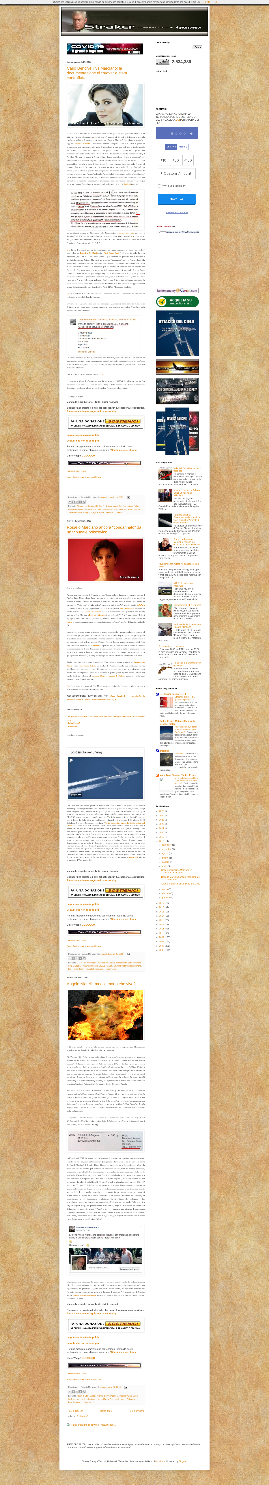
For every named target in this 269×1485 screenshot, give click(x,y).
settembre (167, 849)
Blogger (182, 1461)
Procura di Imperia (93, 509)
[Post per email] (128, 497)
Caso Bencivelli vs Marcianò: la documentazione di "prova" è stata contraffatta (97, 73)
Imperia (80, 1399)
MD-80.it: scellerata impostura (183, 584)
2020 (162, 832)
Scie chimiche (120, 509)
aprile (165, 866)
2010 (162, 933)
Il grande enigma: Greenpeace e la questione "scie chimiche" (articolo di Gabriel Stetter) (187, 519)
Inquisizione (89, 1399)
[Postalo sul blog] (73, 502)
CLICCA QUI (89, 455)
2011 (162, 928)
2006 (162, 950)
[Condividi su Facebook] (80, 502)
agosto (165, 853)
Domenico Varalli (124, 1396)
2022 (162, 824)
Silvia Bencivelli (75, 512)
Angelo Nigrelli (96, 1396)
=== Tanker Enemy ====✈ (173, 694)
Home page (106, 1411)
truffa (101, 512)
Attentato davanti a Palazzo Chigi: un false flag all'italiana (187, 493)
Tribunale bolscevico (94, 969)
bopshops (160, 1461)
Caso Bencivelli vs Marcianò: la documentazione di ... (176, 871)
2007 (162, 946)
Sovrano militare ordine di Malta (127, 966)
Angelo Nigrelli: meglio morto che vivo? (101, 984)
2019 (162, 837)
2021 (162, 828)
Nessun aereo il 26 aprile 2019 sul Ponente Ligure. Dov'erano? (186, 729)
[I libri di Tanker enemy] (177, 454)
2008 (162, 941)
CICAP (80, 963)
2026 (162, 811)
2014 (162, 916)
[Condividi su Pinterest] (84, 502)
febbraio (166, 893)
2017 (162, 903)
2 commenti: (89, 1402)
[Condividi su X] (77, 502)
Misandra (179, 754)
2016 (162, 907)
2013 (162, 920)
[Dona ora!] (105, 800)
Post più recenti (75, 1411)
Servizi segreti (133, 509)
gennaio (166, 897)
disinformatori (111, 506)
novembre (167, 845)
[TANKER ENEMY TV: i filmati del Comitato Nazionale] (104, 465)
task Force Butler (75, 969)
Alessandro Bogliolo (85, 506)
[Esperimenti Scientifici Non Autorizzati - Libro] (177, 306)
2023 (162, 820)
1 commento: (111, 969)
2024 (162, 815)
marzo (165, 889)
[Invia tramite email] (70, 502)
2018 (162, 841)
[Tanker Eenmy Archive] (177, 374)
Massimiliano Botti (76, 509)
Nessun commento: (115, 512)
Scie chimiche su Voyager (171, 646)
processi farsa (102, 1399)
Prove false (107, 509)
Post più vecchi (136, 1411)
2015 (162, 911)
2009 (162, 937)
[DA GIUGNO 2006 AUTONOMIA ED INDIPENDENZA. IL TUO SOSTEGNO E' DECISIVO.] (105, 429)
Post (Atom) (82, 1416)
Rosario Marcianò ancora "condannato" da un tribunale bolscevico (104, 529)
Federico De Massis (106, 963)
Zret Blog (164, 751)
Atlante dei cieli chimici (124, 450)
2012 (162, 924)
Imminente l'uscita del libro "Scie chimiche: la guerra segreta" (186, 781)
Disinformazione (126, 506)
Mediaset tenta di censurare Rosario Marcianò (187, 625)
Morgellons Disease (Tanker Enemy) (178, 775)
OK (216, 2)
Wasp (78, 1402)
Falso (136, 506)
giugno (165, 858)
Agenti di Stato (83, 1396)
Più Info (206, 2)
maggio (166, 862)
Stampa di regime (90, 512)
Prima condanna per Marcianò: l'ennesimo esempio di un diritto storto (186, 542)
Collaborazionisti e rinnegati (187, 605)
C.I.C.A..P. (99, 506)
